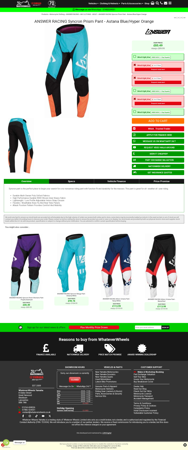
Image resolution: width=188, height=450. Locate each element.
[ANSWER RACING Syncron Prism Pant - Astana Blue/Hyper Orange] (66, 71)
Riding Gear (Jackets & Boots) (108, 391)
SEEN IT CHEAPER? (159, 154)
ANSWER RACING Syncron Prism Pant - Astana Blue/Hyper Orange (123, 14)
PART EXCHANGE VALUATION (159, 160)
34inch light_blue (153, 91)
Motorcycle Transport (143, 396)
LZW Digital (106, 433)
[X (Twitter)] (49, 416)
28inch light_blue (153, 57)
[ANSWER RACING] (158, 31)
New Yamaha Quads (104, 377)
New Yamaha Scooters (105, 374)
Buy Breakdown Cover (143, 381)
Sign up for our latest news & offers (46, 327)
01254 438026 (28, 407)
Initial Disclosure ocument (145, 410)
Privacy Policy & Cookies (145, 406)
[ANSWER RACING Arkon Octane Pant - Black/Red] (162, 297)
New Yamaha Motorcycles (106, 372)
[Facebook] (23, 416)
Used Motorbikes (103, 379)
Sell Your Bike (140, 377)
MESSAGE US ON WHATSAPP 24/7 (159, 141)
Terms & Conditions (142, 403)
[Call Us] (161, 3)
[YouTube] (43, 416)
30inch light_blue (151, 67)
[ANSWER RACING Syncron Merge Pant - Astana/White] (71, 292)
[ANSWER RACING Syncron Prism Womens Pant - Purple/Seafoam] (26, 296)
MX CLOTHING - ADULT (88, 14)
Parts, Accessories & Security (108, 393)
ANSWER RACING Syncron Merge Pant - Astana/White (71, 295)
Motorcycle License (142, 393)
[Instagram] (29, 416)
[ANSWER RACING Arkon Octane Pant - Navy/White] (116, 297)
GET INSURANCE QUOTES (160, 172)
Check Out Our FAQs (143, 391)
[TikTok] (36, 416)
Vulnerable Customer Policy (146, 413)
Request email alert (158, 69)
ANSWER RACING (72, 14)
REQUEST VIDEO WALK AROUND (159, 147)
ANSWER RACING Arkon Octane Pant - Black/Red (161, 300)
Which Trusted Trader (159, 129)
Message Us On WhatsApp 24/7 (75, 386)
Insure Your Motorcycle (144, 379)
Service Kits (100, 396)
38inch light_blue (153, 112)
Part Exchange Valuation (144, 374)
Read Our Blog (140, 389)
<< (175, 17)
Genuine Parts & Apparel (106, 386)
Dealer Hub (139, 386)
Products (45, 14)
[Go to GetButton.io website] (6, 447)
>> (184, 17)
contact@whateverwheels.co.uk (36, 412)
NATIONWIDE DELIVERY (159, 166)
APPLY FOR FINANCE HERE (159, 135)
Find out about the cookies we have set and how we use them (94, 448)
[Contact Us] (165, 3)
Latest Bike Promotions (106, 381)
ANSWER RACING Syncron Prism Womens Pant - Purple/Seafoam (26, 299)
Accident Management (144, 398)
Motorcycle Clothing (57, 14)
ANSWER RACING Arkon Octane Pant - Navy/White (116, 300)
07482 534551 (28, 410)
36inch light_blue (151, 101)
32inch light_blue (151, 80)
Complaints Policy (142, 408)
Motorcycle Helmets (104, 389)
